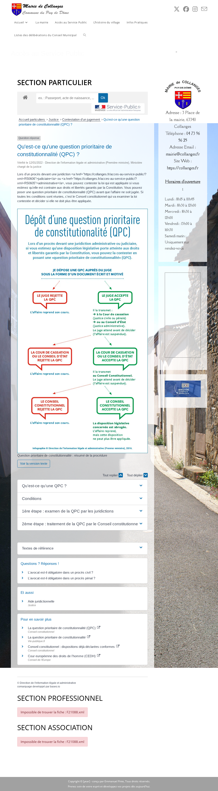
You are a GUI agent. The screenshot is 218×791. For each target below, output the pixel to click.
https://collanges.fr (182, 167)
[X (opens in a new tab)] (176, 9)
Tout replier (111, 475)
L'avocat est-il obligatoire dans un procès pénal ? (61, 578)
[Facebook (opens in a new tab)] (186, 9)
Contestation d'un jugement (81, 119)
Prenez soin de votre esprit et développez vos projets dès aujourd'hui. (109, 786)
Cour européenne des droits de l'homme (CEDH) (62, 656)
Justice (54, 119)
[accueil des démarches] (25, 97)
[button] (82, 486)
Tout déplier (135, 475)
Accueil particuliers (32, 119)
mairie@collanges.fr (183, 154)
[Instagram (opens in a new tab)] (195, 9)
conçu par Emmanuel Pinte (108, 781)
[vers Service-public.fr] (118, 108)
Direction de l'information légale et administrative (48, 682)
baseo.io (55, 686)
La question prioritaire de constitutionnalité (57, 637)
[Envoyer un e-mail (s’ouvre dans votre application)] (204, 9)
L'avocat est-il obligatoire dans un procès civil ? (60, 572)
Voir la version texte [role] (33, 463)
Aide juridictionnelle (41, 601)
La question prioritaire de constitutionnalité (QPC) (62, 628)
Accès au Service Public (192, 52)
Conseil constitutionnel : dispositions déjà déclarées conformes (72, 646)
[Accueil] (173, 52)
